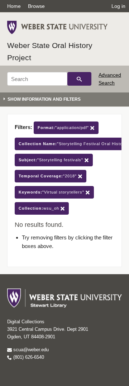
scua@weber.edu (30, 349)
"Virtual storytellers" (52, 192)
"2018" (48, 176)
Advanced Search (110, 79)
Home (14, 6)
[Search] (79, 79)
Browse (36, 6)
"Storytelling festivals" (52, 160)
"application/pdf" (64, 127)
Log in (118, 6)
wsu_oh (40, 208)
